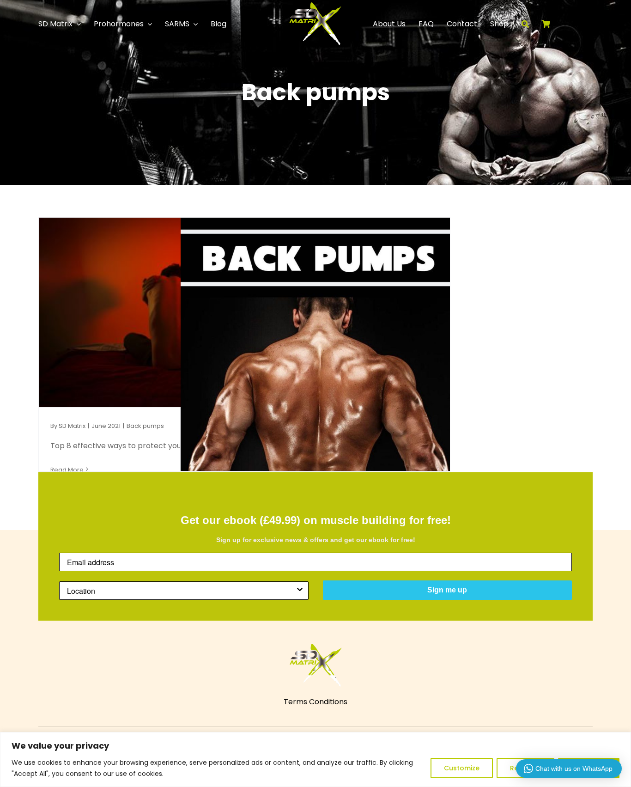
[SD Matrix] (315, 5)
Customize (461, 768)
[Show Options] (299, 590)
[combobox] (181, 590)
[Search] (532, 24)
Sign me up (447, 590)
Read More (67, 469)
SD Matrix (72, 425)
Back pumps (145, 425)
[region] (315, 759)
